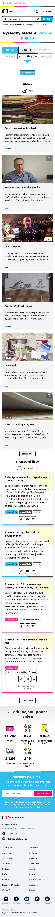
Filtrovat (29, 72)
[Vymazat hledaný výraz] (38, 18)
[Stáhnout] (21, 519)
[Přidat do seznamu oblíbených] (49, 99)
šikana (45, 24)
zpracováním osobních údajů (27, 807)
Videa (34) (27, 49)
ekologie (29, 24)
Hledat (46, 19)
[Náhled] (27, 519)
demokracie (19, 24)
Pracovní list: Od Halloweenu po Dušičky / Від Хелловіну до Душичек (27, 585)
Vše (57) (10, 49)
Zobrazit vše (27, 453)
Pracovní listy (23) (28, 56)
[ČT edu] (8, 12)
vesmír (38, 24)
